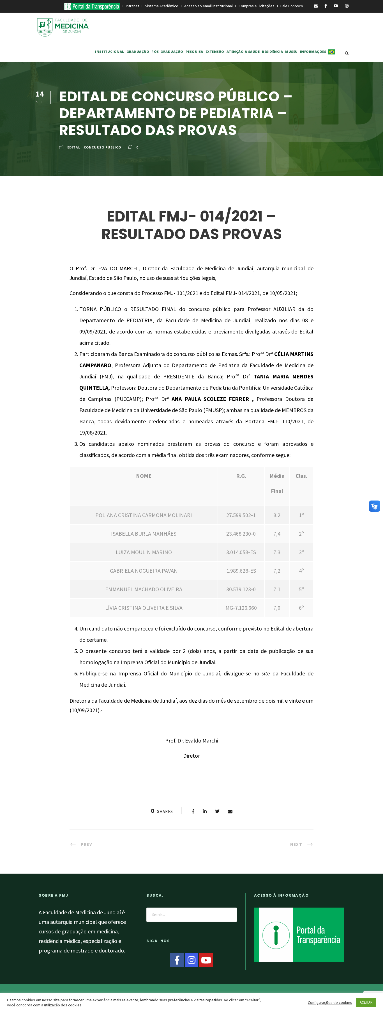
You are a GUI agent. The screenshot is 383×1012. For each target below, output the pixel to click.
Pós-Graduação (167, 51)
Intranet (132, 5)
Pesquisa (194, 51)
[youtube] (336, 5)
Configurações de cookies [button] (330, 1002)
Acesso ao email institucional (209, 5)
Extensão (215, 51)
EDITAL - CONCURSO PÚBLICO (94, 147)
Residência (272, 51)
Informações (313, 51)
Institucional (109, 51)
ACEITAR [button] (366, 1002)
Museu (291, 51)
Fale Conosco (292, 5)
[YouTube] (206, 960)
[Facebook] (177, 960)
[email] (316, 5)
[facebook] (326, 5)
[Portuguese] (331, 55)
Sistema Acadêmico (161, 5)
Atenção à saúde (243, 51)
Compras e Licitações (257, 5)
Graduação (137, 51)
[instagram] (347, 5)
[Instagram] (191, 960)
